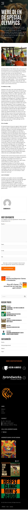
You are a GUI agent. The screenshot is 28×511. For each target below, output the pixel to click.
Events (2, 342)
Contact (3, 413)
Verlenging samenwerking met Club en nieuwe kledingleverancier (15, 333)
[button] (3, 368)
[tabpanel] (14, 56)
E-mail (2, 250)
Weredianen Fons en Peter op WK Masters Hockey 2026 (13, 314)
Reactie (3, 224)
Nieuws (3, 348)
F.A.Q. (2, 411)
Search (25, 296)
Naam (2, 244)
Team (2, 351)
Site (2, 256)
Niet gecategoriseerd (6, 345)
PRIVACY (3, 409)
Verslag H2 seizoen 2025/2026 (13, 327)
